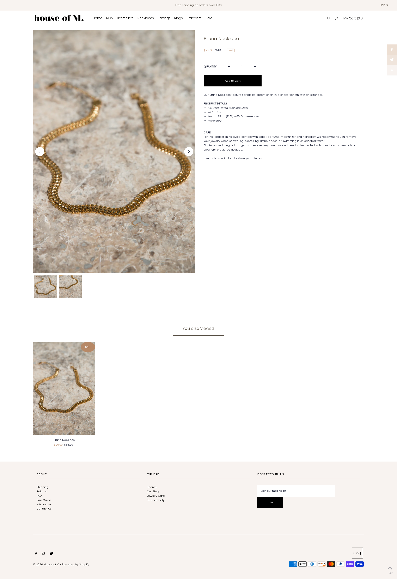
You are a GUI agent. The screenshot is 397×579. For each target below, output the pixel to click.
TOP (389, 573)
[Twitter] (51, 554)
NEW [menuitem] (109, 18)
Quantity (210, 66)
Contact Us (44, 509)
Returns (42, 491)
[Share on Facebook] (392, 49)
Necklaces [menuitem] (146, 18)
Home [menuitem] (97, 18)
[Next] (188, 151)
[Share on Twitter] (392, 60)
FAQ (39, 496)
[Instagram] (43, 554)
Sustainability (155, 500)
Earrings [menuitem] (164, 18)
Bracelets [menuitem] (194, 18)
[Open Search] (328, 18)
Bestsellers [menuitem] (125, 18)
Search (152, 487)
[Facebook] (36, 554)
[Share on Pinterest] (392, 70)
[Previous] (39, 151)
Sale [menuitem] (209, 18)
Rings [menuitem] (178, 18)
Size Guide (44, 500)
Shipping (42, 487)
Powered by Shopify (75, 564)
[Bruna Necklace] (64, 388)
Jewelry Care (156, 496)
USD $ (384, 5)
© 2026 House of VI (46, 564)
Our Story (153, 491)
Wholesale (44, 504)
